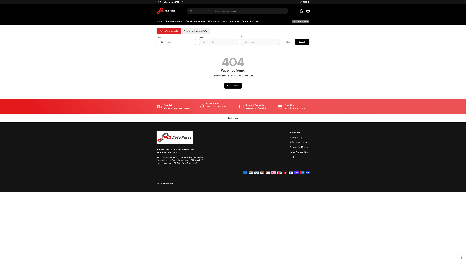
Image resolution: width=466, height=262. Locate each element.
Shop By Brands (172, 21)
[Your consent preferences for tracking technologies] (461, 257)
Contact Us (247, 21)
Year (242, 37)
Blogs (292, 157)
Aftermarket (214, 21)
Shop (224, 21)
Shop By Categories (195, 21)
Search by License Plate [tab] (195, 31)
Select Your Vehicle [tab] (168, 31)
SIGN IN (306, 2)
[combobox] (237, 11)
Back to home (233, 86)
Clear (288, 42)
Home (159, 21)
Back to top (233, 118)
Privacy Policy (296, 137)
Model (201, 37)
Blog (258, 21)
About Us (234, 21)
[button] (308, 11)
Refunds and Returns (299, 142)
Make (159, 37)
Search (302, 42)
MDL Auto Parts (167, 183)
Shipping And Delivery (299, 147)
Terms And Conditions (299, 152)
